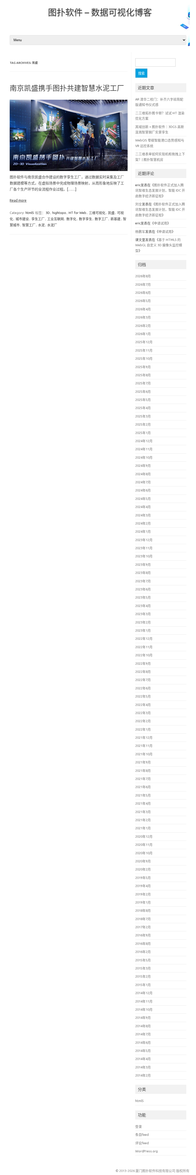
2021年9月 (143, 762)
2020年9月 (143, 861)
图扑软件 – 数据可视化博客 (100, 12)
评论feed (142, 1143)
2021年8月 (143, 770)
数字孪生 (85, 219)
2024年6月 (143, 490)
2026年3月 (143, 317)
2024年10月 (144, 457)
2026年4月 (143, 309)
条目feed (142, 1134)
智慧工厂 (28, 225)
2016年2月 (143, 951)
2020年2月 (143, 869)
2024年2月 (143, 523)
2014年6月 (143, 1042)
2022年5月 (143, 696)
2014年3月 (143, 1067)
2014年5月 (143, 1050)
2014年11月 (144, 1001)
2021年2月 (143, 820)
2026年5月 (143, 300)
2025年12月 (144, 342)
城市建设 (22, 219)
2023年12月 (144, 540)
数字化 (71, 219)
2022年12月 (144, 638)
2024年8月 (143, 474)
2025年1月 (143, 432)
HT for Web (77, 212)
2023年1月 (143, 630)
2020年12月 (144, 836)
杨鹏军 (140, 231)
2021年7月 (143, 778)
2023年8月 (143, 572)
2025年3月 (143, 416)
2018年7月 (143, 919)
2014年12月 (144, 993)
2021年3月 (143, 812)
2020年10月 (144, 853)
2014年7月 (143, 1034)
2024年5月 (143, 498)
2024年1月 (143, 531)
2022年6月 (143, 688)
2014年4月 (143, 1059)
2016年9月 (143, 935)
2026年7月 (143, 284)
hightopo (59, 212)
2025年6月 (143, 391)
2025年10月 (144, 358)
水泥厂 (52, 225)
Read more (18, 200)
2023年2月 (143, 622)
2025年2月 (143, 424)
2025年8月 (143, 375)
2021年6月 (143, 787)
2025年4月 (143, 408)
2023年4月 (143, 605)
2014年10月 (144, 1009)
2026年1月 (143, 334)
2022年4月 (143, 704)
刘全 (138, 204)
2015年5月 (143, 960)
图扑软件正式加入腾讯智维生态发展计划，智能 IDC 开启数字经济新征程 (160, 190)
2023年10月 (144, 556)
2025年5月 (143, 399)
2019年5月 (143, 877)
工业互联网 (55, 219)
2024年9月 (143, 465)
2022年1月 (143, 729)
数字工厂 (101, 219)
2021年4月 (143, 803)
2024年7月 (143, 482)
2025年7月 (143, 383)
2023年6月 (143, 589)
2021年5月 (143, 795)
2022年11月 (144, 647)
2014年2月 (143, 1075)
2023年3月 (143, 614)
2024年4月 (143, 507)
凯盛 (111, 212)
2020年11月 (144, 844)
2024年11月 (144, 449)
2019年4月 (143, 886)
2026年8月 (143, 276)
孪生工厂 (38, 219)
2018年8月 (143, 910)
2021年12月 (144, 737)
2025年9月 (143, 367)
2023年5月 (143, 597)
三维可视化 (97, 212)
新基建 (115, 219)
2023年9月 (143, 564)
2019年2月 (143, 894)
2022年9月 (143, 663)
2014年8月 (143, 1026)
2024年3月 (143, 515)
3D (48, 212)
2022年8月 (143, 671)
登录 (138, 1126)
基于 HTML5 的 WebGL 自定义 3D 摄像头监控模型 (158, 245)
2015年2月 (143, 976)
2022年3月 (143, 713)
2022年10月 (144, 655)
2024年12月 (144, 441)
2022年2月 (143, 721)
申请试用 (160, 223)
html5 (30, 212)
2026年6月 (143, 292)
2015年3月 (143, 968)
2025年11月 (144, 350)
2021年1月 (143, 828)
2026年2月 (143, 325)
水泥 (41, 225)
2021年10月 (144, 754)
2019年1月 (143, 902)
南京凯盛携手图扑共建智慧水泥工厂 (67, 88)
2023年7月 (143, 581)
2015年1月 (143, 985)
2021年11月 (144, 745)
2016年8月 (143, 943)
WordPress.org (146, 1151)
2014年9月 (143, 1017)
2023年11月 (144, 548)
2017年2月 (143, 927)
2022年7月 (143, 679)
